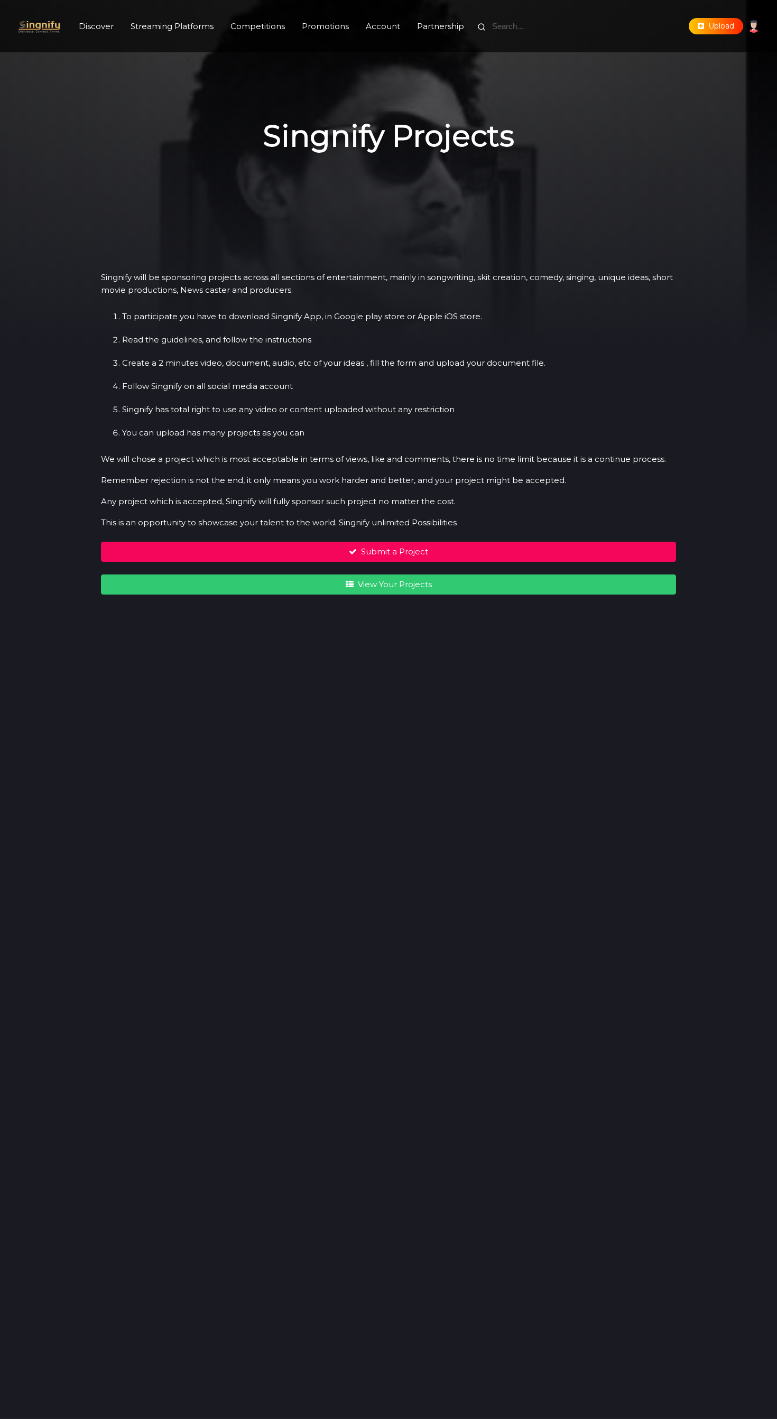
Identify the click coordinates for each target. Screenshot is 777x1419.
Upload (719, 26)
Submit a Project (392, 551)
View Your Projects (393, 584)
